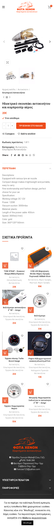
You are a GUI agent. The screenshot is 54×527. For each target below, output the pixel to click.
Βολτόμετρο (39, 316)
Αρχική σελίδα (8, 89)
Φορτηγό (33, 283)
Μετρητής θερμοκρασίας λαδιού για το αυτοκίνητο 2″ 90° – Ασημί (40, 400)
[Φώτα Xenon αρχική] (27, 444)
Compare (9, 134)
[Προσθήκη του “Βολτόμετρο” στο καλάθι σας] (31, 310)
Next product (9, 97)
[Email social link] (19, 155)
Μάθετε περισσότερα (34, 518)
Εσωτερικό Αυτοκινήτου (13, 93)
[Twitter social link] (15, 155)
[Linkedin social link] (26, 155)
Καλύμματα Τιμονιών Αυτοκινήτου (39, 371)
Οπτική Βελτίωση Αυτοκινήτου (14, 281)
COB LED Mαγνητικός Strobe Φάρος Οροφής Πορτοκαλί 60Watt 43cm (39, 273)
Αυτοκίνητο (23, 89)
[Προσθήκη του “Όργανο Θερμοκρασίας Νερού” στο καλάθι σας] (5, 400)
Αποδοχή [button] (27, 523)
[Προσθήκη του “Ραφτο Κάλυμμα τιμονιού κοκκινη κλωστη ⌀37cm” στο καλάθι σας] (31, 353)
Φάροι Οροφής (45, 280)
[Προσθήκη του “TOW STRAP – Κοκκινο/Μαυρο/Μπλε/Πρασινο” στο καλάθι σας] (5, 265)
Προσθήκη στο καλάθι (31, 126)
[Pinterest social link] (23, 155)
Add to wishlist (28, 134)
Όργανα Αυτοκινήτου (14, 319)
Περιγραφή (9, 168)
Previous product (3, 97)
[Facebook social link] (11, 155)
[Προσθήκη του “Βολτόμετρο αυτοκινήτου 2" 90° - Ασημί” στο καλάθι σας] (5, 302)
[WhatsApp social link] (30, 155)
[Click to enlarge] (7, 62)
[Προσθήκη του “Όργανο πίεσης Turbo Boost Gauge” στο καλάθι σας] (5, 353)
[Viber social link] (34, 155)
